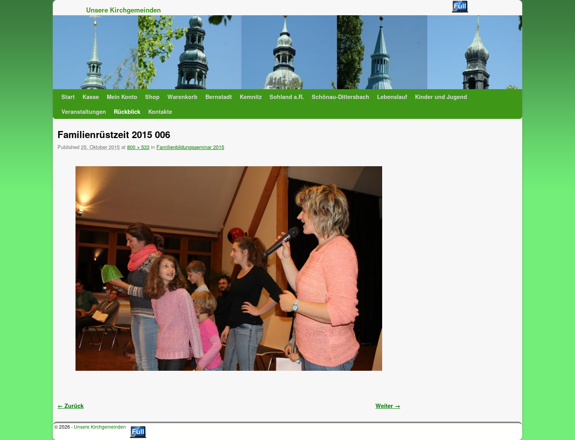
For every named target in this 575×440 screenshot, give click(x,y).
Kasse (91, 97)
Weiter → (388, 405)
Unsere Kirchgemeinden (123, 9)
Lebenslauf (392, 97)
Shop (152, 97)
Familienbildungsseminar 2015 (190, 147)
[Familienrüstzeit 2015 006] (229, 268)
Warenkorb (182, 97)
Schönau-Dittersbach (340, 97)
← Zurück (71, 405)
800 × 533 (138, 147)
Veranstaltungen (83, 111)
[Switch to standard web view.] (460, 7)
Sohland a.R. (287, 97)
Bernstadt (218, 97)
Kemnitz (251, 97)
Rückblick (127, 111)
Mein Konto (122, 97)
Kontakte (160, 111)
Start (68, 97)
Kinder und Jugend (441, 97)
